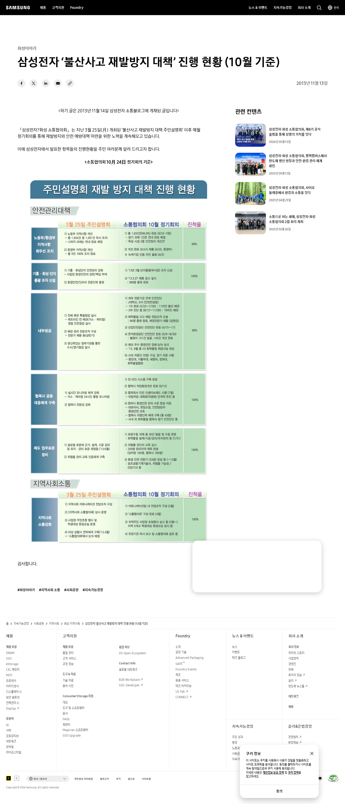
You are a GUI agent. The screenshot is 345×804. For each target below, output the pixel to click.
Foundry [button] (76, 7)
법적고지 (104, 779)
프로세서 (11, 681)
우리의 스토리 (296, 653)
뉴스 (234, 647)
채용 (290, 707)
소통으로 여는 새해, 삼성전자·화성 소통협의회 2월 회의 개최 (292, 219)
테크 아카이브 (183, 686)
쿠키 (118, 779)
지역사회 (54, 624)
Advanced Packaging (190, 658)
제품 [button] (43, 7)
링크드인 (46, 83)
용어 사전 (68, 686)
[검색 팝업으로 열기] (319, 7)
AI (7, 725)
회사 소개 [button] (304, 7)
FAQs (66, 719)
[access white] (16, 778)
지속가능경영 (21, 624)
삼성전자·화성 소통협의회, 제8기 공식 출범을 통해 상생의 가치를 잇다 (295, 132)
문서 (65, 713)
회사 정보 (293, 647)
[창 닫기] (312, 753)
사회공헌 (39, 624)
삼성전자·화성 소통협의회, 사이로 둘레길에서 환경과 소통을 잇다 (292, 190)
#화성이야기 (26, 589)
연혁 (290, 669)
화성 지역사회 (72, 624)
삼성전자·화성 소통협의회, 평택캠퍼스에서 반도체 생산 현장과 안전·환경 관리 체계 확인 (298, 160)
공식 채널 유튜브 (320, 778)
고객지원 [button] (58, 7)
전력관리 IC (12, 703)
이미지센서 (12, 686)
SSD (9, 658)
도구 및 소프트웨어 (73, 708)
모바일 (10, 747)
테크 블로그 (238, 658)
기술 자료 (68, 680)
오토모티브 (12, 736)
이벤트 (236, 652)
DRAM (10, 653)
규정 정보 (68, 664)
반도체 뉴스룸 (296, 686)
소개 (178, 647)
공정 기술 (181, 652)
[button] (47, 779)
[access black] (8, 778)
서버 (8, 730)
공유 (70, 83)
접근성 (131, 779)
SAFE (180, 664)
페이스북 (21, 83)
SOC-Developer (129, 685)
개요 (65, 702)
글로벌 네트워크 (128, 669)
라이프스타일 (13, 752)
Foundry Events (186, 669)
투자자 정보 (295, 675)
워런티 (66, 724)
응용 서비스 (182, 680)
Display (11, 708)
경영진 (292, 664)
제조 (178, 675)
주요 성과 (237, 737)
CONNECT (182, 697)
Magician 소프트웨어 (75, 730)
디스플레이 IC (14, 692)
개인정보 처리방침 (83, 779)
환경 (234, 742)
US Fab (180, 691)
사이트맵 (146, 779)
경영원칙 (293, 737)
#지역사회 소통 (49, 589)
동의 (279, 791)
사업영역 (293, 658)
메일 (58, 83)
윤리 (290, 681)
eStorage (12, 664)
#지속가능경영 (93, 589)
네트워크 (11, 741)
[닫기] (312, 549)
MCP (9, 675)
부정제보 (293, 742)
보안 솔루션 (12, 697)
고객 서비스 (69, 658)
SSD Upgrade (72, 735)
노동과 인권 (238, 748)
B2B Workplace (129, 679)
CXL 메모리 (12, 669)
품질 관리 (68, 653)
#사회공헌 (71, 589)
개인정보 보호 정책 (273, 773)
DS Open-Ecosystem (132, 653)
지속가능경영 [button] (283, 7)
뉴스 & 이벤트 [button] (258, 7)
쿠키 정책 (293, 773)
